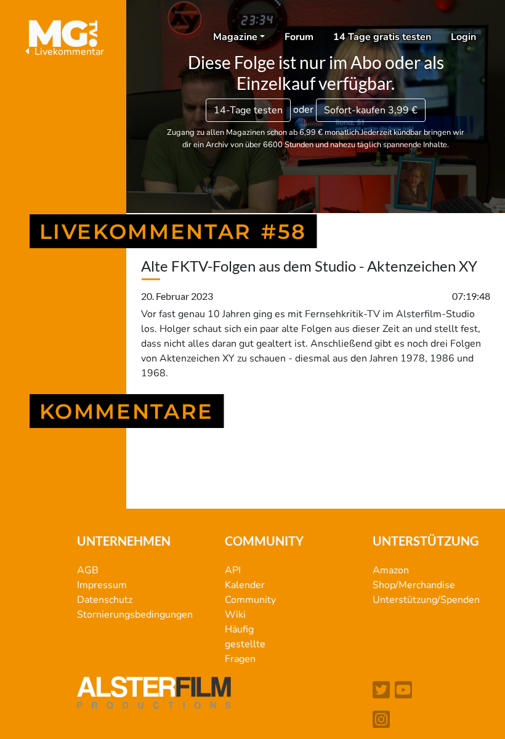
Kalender (245, 585)
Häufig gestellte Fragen (245, 644)
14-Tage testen (248, 110)
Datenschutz (104, 600)
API (233, 570)
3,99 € (371, 110)
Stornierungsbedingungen (135, 614)
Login (463, 37)
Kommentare (126, 411)
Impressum (102, 585)
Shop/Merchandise (414, 585)
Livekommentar (68, 52)
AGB (88, 570)
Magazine (235, 37)
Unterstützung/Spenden (426, 600)
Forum (299, 37)
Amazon (391, 570)
